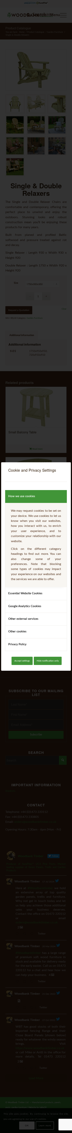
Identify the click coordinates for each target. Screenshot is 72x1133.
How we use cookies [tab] (21, 496)
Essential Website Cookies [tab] (25, 593)
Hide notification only (48, 661)
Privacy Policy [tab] (17, 644)
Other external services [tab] (23, 618)
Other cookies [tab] (17, 631)
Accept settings (22, 661)
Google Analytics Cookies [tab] (24, 606)
